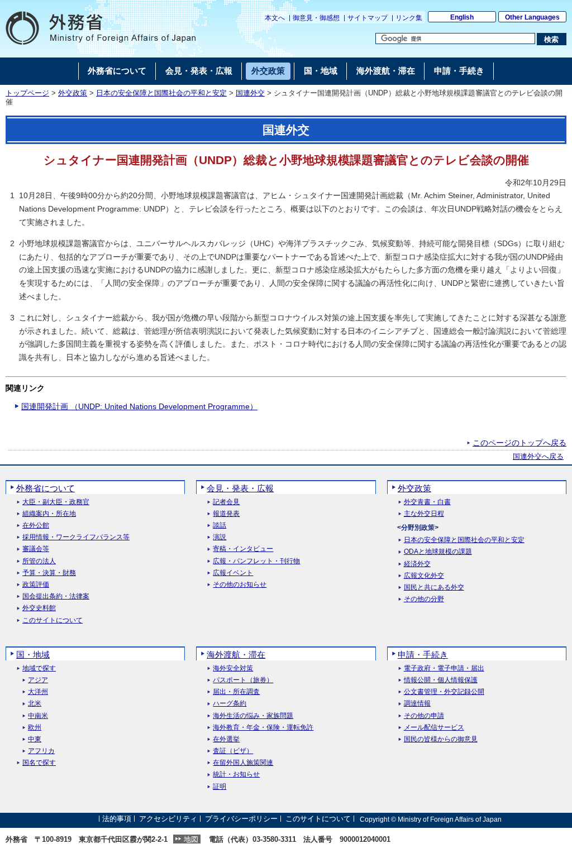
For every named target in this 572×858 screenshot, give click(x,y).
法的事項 (116, 819)
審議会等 (35, 549)
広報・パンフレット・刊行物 (256, 561)
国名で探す (39, 762)
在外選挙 (226, 739)
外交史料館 (39, 608)
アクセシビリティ (168, 819)
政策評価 (35, 584)
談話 (219, 525)
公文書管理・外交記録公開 (444, 692)
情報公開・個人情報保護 (441, 680)
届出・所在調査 (236, 692)
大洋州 (38, 692)
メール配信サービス (434, 727)
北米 (34, 703)
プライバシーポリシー (241, 819)
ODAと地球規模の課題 (438, 551)
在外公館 (35, 525)
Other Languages (532, 17)
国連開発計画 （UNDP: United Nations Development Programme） (139, 406)
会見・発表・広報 (240, 488)
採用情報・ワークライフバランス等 (76, 537)
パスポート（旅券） (243, 680)
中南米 (38, 716)
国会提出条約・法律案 (55, 596)
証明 (219, 786)
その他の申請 (424, 716)
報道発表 (226, 513)
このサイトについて (52, 620)
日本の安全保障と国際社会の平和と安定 (161, 93)
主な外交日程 (424, 513)
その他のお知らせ (239, 584)
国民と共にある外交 (434, 587)
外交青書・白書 (427, 502)
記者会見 (226, 502)
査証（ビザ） (233, 751)
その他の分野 (424, 599)
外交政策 (72, 93)
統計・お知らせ (236, 774)
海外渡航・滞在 (236, 654)
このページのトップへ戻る (519, 443)
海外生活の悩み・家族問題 (253, 716)
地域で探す (39, 668)
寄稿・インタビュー (243, 549)
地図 (191, 839)
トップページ (27, 93)
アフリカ (41, 751)
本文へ (275, 18)
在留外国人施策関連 (243, 762)
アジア (38, 680)
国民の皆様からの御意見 (441, 739)
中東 (34, 739)
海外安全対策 (233, 668)
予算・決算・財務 (49, 573)
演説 (219, 537)
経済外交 (417, 564)
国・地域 (33, 654)
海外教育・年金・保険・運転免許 (263, 727)
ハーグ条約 (229, 703)
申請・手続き (423, 654)
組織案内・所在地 (49, 513)
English (462, 17)
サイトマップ (367, 18)
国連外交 (250, 93)
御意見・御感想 (316, 18)
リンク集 (408, 18)
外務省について (45, 488)
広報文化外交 (424, 575)
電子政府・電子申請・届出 (444, 668)
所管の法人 (39, 561)
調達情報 (417, 703)
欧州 (34, 727)
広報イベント (233, 573)
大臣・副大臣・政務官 (55, 502)
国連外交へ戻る (538, 457)
